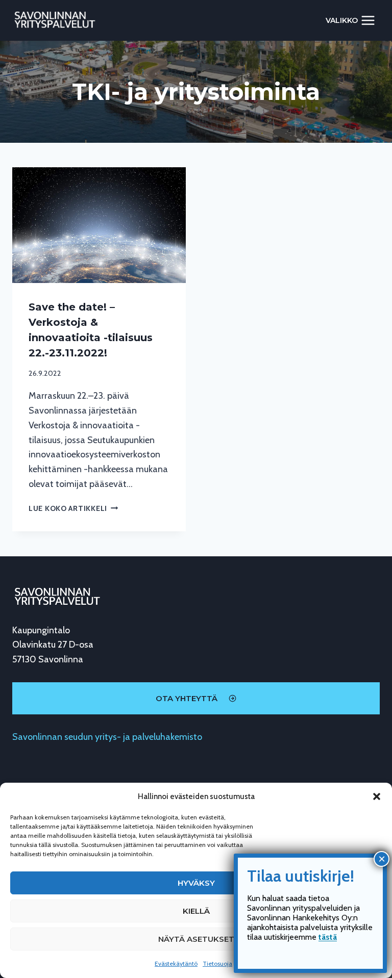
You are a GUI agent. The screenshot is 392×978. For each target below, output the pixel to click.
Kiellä (196, 911)
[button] (377, 796)
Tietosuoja (217, 963)
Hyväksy (196, 883)
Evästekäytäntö (176, 963)
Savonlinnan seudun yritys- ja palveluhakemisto (107, 736)
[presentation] (99, 225)
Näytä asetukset (196, 939)
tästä (327, 937)
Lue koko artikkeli (73, 508)
